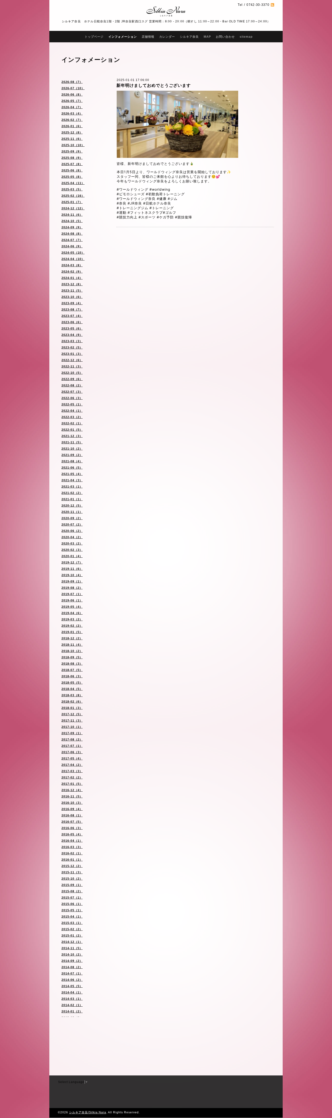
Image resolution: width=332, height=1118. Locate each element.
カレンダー (167, 36)
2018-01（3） (72, 708)
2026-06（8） (72, 94)
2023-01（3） (72, 354)
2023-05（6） (72, 328)
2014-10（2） (72, 954)
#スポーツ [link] (147, 217)
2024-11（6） (72, 214)
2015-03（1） (72, 923)
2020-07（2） (72, 524)
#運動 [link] (121, 212)
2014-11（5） (72, 948)
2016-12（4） (72, 790)
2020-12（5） (72, 505)
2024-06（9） (72, 246)
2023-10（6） (72, 297)
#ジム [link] (172, 199)
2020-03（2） (72, 543)
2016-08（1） (72, 815)
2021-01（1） (72, 499)
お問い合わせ (225, 36)
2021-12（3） (72, 436)
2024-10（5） (72, 221)
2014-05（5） (72, 986)
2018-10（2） (72, 651)
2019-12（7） (72, 562)
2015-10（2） (72, 878)
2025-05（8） (72, 177)
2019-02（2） (72, 625)
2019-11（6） (72, 569)
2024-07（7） (72, 240)
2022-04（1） (72, 410)
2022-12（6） (72, 360)
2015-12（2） (72, 866)
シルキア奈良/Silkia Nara (87, 1112)
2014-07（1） (72, 973)
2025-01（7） (72, 202)
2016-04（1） (72, 840)
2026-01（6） (72, 126)
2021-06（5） (72, 467)
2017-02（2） (72, 777)
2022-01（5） (72, 429)
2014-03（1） (72, 999)
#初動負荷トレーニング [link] (165, 194)
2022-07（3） (72, 392)
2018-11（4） (72, 644)
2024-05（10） (73, 252)
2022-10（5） (72, 373)
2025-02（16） (73, 195)
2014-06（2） (72, 980)
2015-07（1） (72, 897)
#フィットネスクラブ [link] (145, 212)
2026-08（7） (72, 82)
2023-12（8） (72, 284)
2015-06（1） (72, 904)
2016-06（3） (72, 828)
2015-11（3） (72, 872)
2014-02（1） (72, 1005)
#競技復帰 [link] (183, 217)
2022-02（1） (72, 423)
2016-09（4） (72, 809)
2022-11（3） (72, 366)
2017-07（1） (72, 746)
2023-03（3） (72, 341)
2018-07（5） (72, 670)
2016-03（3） (72, 847)
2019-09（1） (72, 581)
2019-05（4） (72, 606)
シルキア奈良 (189, 36)
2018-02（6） (72, 701)
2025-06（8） (72, 170)
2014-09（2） (72, 961)
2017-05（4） (72, 758)
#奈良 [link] (121, 203)
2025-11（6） (72, 139)
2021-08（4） (72, 461)
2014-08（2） (72, 967)
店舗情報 (148, 36)
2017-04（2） (72, 765)
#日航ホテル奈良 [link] (157, 203)
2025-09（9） (72, 151)
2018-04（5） (72, 689)
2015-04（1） (72, 916)
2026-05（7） (72, 101)
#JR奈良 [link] (135, 203)
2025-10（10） (73, 145)
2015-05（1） (72, 910)
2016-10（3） (72, 803)
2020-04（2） (72, 537)
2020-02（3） (72, 550)
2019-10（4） (72, 575)
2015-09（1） (72, 885)
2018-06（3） (72, 676)
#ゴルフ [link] (169, 212)
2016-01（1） (72, 859)
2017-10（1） (72, 727)
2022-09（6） (72, 379)
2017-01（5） (72, 784)
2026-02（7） (72, 120)
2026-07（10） (73, 88)
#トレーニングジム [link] (132, 208)
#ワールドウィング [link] (132, 189)
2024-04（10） (73, 259)
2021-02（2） (72, 493)
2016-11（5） (72, 796)
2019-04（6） (72, 613)
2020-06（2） (72, 531)
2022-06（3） (72, 398)
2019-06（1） (72, 600)
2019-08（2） (72, 588)
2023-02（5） (72, 347)
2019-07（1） (72, 594)
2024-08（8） (72, 233)
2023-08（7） (72, 309)
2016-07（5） (72, 821)
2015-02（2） (72, 929)
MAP (207, 36)
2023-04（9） (72, 335)
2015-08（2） (72, 891)
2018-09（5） (72, 657)
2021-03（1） (72, 486)
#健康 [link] (161, 199)
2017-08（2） (72, 739)
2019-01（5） (72, 632)
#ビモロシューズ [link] (131, 194)
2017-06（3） (72, 752)
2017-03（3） (72, 771)
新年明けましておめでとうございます (153, 85)
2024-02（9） (72, 271)
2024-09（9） (72, 227)
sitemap (246, 36)
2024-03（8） (72, 265)
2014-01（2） (72, 1011)
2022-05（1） (72, 404)
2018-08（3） (72, 663)
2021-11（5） (72, 442)
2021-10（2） (72, 448)
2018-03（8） (72, 695)
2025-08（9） (72, 158)
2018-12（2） (72, 638)
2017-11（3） (72, 720)
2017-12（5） (72, 714)
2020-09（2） (72, 518)
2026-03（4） (72, 113)
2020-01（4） (72, 556)
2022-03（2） (72, 417)
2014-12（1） (72, 942)
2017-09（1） (72, 733)
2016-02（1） (72, 853)
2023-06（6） (72, 322)
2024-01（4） (72, 278)
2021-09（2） (72, 455)
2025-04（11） (73, 183)
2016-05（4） (72, 834)
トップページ (94, 36)
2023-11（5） (72, 290)
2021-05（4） (72, 474)
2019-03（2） (72, 619)
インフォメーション (122, 36)
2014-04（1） (72, 992)
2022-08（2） (72, 385)
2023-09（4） (72, 303)
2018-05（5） (72, 682)
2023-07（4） (72, 316)
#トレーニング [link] (161, 208)
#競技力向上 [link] (127, 217)
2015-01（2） (72, 935)
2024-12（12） (73, 208)
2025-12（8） (72, 132)
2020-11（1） (72, 512)
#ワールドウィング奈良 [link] (136, 199)
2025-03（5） (72, 189)
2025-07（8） (72, 164)
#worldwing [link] (159, 189)
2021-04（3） (72, 480)
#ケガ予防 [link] (165, 217)
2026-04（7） (72, 107)
